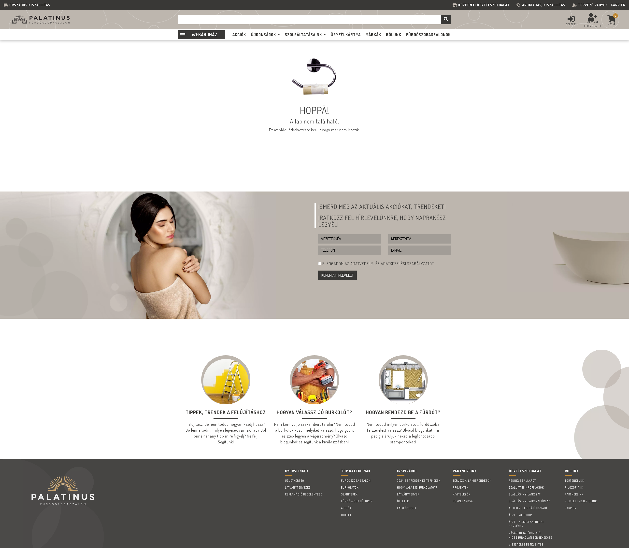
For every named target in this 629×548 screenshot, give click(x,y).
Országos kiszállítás (29, 5)
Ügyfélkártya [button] (346, 34)
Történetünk (574, 480)
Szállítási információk (526, 487)
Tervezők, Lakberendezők (472, 480)
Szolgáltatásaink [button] (303, 34)
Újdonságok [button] (263, 34)
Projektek (460, 487)
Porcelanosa (463, 501)
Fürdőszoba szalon (356, 480)
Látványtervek (408, 494)
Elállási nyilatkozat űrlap (529, 501)
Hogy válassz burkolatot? (417, 487)
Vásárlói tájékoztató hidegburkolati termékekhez (530, 535)
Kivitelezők (461, 494)
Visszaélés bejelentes (526, 544)
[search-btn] (446, 19)
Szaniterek (349, 494)
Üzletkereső (294, 480)
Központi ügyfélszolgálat (485, 5)
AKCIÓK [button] (239, 34)
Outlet (346, 515)
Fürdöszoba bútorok (356, 501)
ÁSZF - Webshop (520, 515)
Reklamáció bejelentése (303, 494)
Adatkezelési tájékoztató (528, 508)
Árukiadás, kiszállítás (543, 5)
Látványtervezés (298, 487)
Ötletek (403, 501)
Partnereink (574, 494)
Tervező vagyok (593, 5)
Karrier (618, 5)
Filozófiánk (574, 487)
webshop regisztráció (592, 24)
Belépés (571, 24)
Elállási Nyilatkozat (525, 494)
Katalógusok (406, 508)
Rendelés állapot (522, 480)
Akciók (346, 508)
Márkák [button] (373, 34)
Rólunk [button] (393, 34)
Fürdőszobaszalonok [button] (428, 34)
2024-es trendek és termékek (418, 480)
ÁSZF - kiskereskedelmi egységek (526, 524)
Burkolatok (349, 487)
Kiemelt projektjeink (581, 501)
